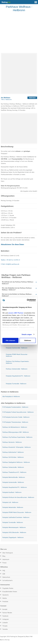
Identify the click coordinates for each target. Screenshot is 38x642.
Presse (4, 563)
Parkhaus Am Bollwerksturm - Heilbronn (14, 427)
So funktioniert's (7, 580)
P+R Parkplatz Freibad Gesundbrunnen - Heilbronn (18, 412)
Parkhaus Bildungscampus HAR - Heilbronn (15, 432)
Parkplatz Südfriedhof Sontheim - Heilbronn (15, 517)
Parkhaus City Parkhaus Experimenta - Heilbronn (17, 437)
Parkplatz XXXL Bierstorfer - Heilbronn (14, 532)
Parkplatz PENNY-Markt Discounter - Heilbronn (16, 512)
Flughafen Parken (7, 588)
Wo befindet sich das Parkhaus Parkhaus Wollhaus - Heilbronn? (18, 283)
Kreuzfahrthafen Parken (9, 591)
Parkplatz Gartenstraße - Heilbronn (13, 482)
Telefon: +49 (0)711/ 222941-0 (10, 260)
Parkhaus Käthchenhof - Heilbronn (13, 452)
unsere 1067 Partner (15, 313)
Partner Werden (7, 613)
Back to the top (5, 640)
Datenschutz (6, 577)
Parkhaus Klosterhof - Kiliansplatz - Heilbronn (16, 447)
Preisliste (5, 601)
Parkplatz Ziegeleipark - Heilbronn (13, 537)
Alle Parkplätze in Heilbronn (11, 396)
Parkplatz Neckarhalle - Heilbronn (12, 507)
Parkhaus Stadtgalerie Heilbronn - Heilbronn (16, 462)
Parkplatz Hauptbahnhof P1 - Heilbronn (14, 487)
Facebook (5, 616)
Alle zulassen (10, 340)
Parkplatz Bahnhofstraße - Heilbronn (13, 477)
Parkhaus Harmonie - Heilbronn (12, 442)
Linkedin (5, 622)
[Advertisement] (19, 32)
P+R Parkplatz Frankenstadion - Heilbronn (15, 407)
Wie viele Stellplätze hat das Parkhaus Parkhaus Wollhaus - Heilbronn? (17, 289)
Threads (4, 626)
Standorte (5, 595)
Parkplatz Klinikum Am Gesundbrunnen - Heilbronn (18, 497)
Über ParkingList (7, 553)
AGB (3, 574)
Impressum (5, 559)
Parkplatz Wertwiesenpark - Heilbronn (14, 527)
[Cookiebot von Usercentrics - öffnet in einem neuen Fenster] (27, 300)
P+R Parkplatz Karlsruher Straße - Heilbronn (15, 417)
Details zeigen (27, 334)
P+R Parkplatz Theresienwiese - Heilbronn (15, 422)
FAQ (3, 570)
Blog (3, 556)
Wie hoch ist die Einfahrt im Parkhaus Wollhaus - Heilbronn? (17, 295)
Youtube (5, 629)
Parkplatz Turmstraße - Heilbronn (12, 522)
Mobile (4, 598)
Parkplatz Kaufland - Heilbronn (11, 492)
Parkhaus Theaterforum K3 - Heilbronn (14, 472)
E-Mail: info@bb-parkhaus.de (10, 264)
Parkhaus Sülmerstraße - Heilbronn (13, 467)
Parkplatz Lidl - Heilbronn (10, 502)
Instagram (5, 619)
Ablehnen (27, 340)
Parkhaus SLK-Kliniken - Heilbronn (13, 457)
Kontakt (4, 609)
